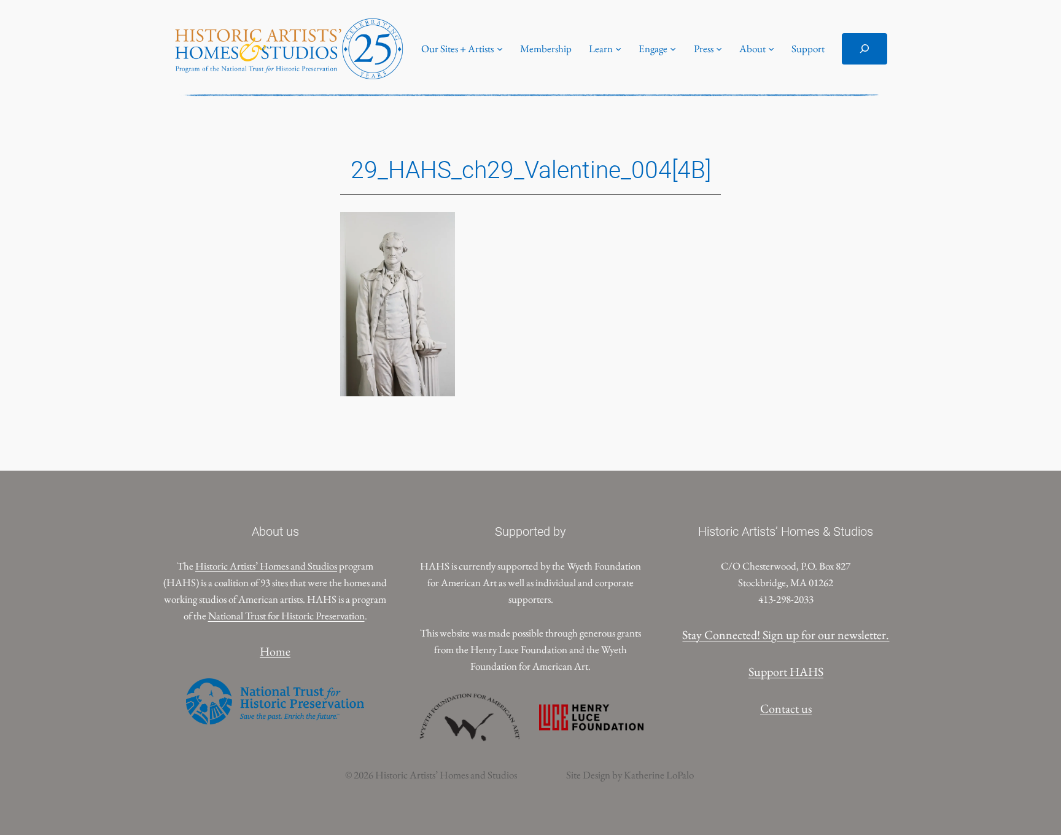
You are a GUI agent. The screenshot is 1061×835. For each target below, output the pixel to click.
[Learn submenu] (618, 48)
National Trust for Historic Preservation (286, 615)
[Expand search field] (864, 49)
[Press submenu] (719, 48)
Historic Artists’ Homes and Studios (266, 566)
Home (275, 651)
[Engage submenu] (673, 48)
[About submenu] (771, 48)
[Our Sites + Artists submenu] (500, 48)
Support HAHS (785, 672)
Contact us (786, 708)
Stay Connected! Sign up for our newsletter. (785, 635)
